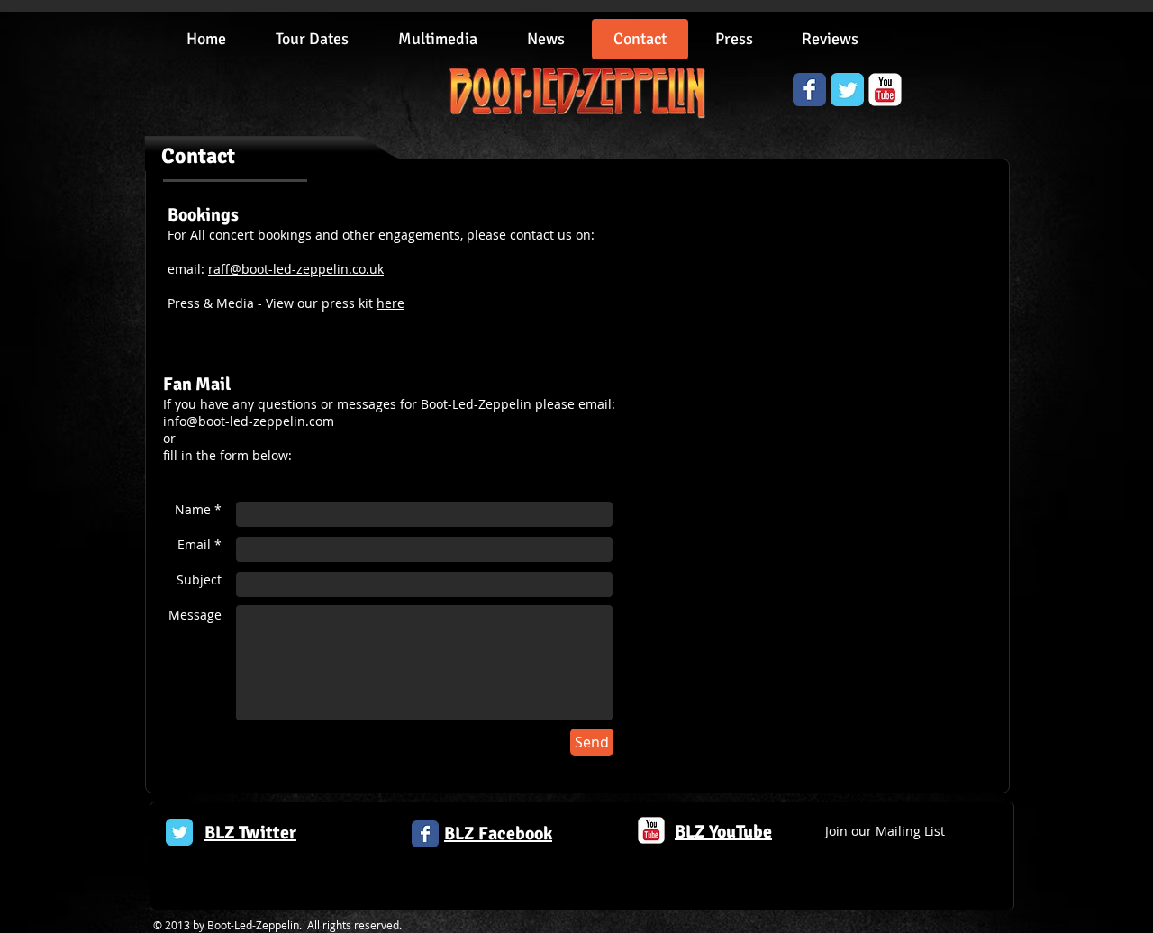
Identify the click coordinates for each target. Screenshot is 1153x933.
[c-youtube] (651, 830)
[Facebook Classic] (425, 833)
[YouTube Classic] (885, 89)
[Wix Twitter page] (847, 89)
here (390, 303)
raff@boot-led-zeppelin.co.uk (296, 268)
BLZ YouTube (723, 831)
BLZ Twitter (250, 832)
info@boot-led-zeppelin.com (248, 421)
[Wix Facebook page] (809, 89)
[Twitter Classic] (179, 832)
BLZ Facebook (498, 833)
